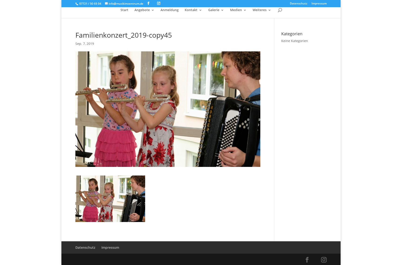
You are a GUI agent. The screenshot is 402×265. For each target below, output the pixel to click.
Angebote (142, 10)
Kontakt (191, 10)
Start (124, 10)
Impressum (319, 3)
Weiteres (260, 10)
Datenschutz (298, 3)
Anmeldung (170, 10)
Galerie (213, 10)
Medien (236, 10)
